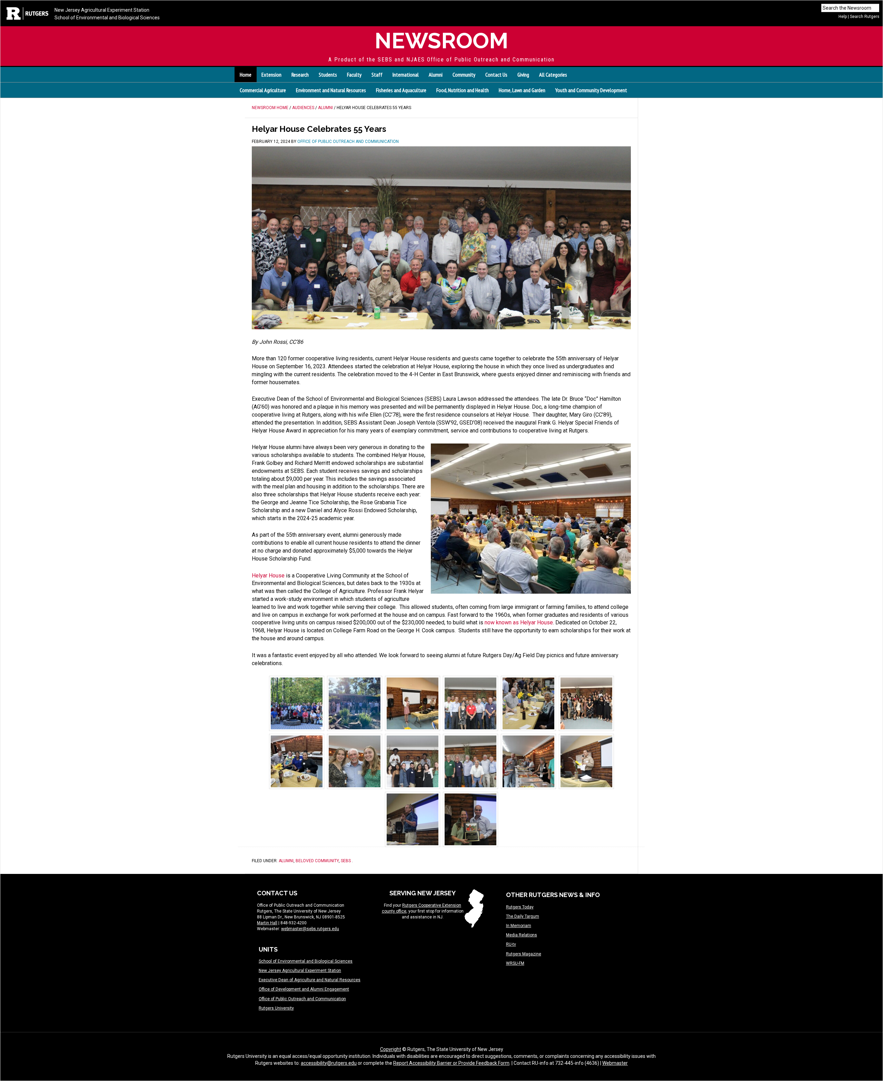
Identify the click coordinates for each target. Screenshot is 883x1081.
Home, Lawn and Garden (522, 90)
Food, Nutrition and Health (462, 90)
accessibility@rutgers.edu (329, 1063)
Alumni (286, 860)
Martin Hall (267, 923)
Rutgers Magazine (523, 954)
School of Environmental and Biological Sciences (107, 17)
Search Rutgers (864, 16)
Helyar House (268, 575)
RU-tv (511, 944)
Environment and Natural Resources (331, 90)
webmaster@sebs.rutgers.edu (310, 928)
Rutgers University (276, 1008)
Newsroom (441, 40)
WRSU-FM (515, 963)
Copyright (390, 1049)
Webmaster (615, 1063)
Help (843, 16)
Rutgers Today (520, 907)
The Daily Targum (522, 916)
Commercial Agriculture (263, 90)
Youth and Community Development (591, 90)
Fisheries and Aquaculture (401, 90)
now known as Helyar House (519, 622)
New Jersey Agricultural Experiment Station (101, 10)
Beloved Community (317, 860)
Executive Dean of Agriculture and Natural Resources (309, 979)
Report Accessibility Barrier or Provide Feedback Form (451, 1063)
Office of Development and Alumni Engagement (304, 989)
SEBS (346, 860)
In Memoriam (518, 925)
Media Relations (521, 935)
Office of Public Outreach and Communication (302, 998)
